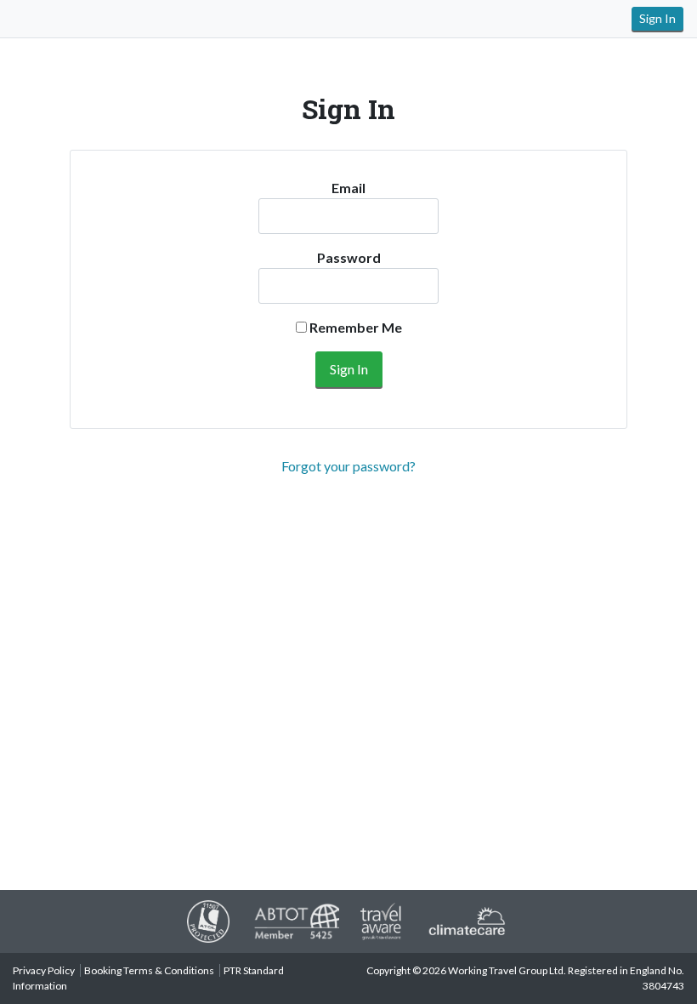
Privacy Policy (44, 970)
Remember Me (354, 327)
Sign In (657, 18)
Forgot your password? (348, 466)
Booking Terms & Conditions (149, 970)
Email (349, 188)
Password (349, 257)
